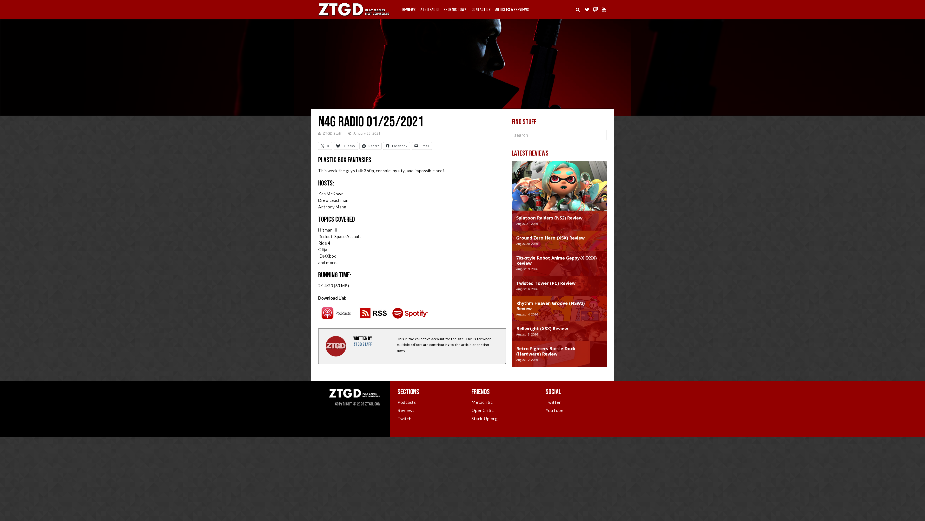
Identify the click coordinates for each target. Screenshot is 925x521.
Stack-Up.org (484, 418)
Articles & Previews (512, 9)
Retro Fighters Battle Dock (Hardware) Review (545, 351)
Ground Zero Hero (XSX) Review (550, 238)
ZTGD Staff (332, 133)
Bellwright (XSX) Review (542, 328)
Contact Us (480, 9)
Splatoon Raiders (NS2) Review (549, 218)
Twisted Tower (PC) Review (545, 283)
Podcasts (406, 402)
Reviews (409, 9)
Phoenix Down (455, 9)
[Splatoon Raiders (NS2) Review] (559, 190)
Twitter (553, 402)
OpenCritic (482, 410)
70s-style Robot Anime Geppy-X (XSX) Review (556, 260)
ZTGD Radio (429, 9)
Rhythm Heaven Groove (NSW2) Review (550, 305)
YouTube (555, 410)
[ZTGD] (354, 16)
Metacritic (482, 402)
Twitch (404, 418)
